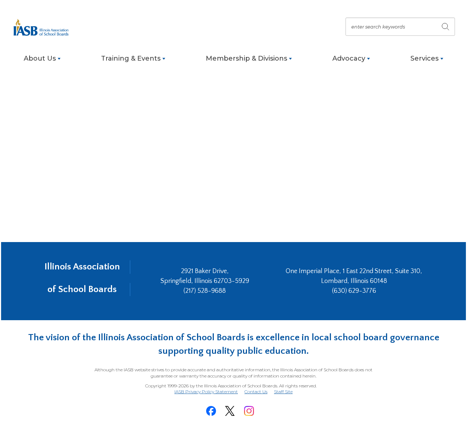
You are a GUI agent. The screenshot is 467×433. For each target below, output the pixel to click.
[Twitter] (230, 411)
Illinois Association (82, 266)
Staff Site (283, 392)
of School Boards (82, 289)
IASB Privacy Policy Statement (206, 391)
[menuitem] (42, 62)
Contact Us (255, 391)
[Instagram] (249, 411)
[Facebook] (211, 411)
